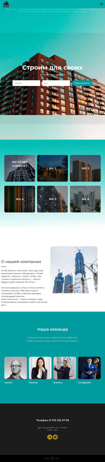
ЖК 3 (85, 168)
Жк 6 (85, 199)
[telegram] (49, 437)
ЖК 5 (52, 199)
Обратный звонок (82, 83)
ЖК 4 (20, 199)
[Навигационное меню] (101, 4)
